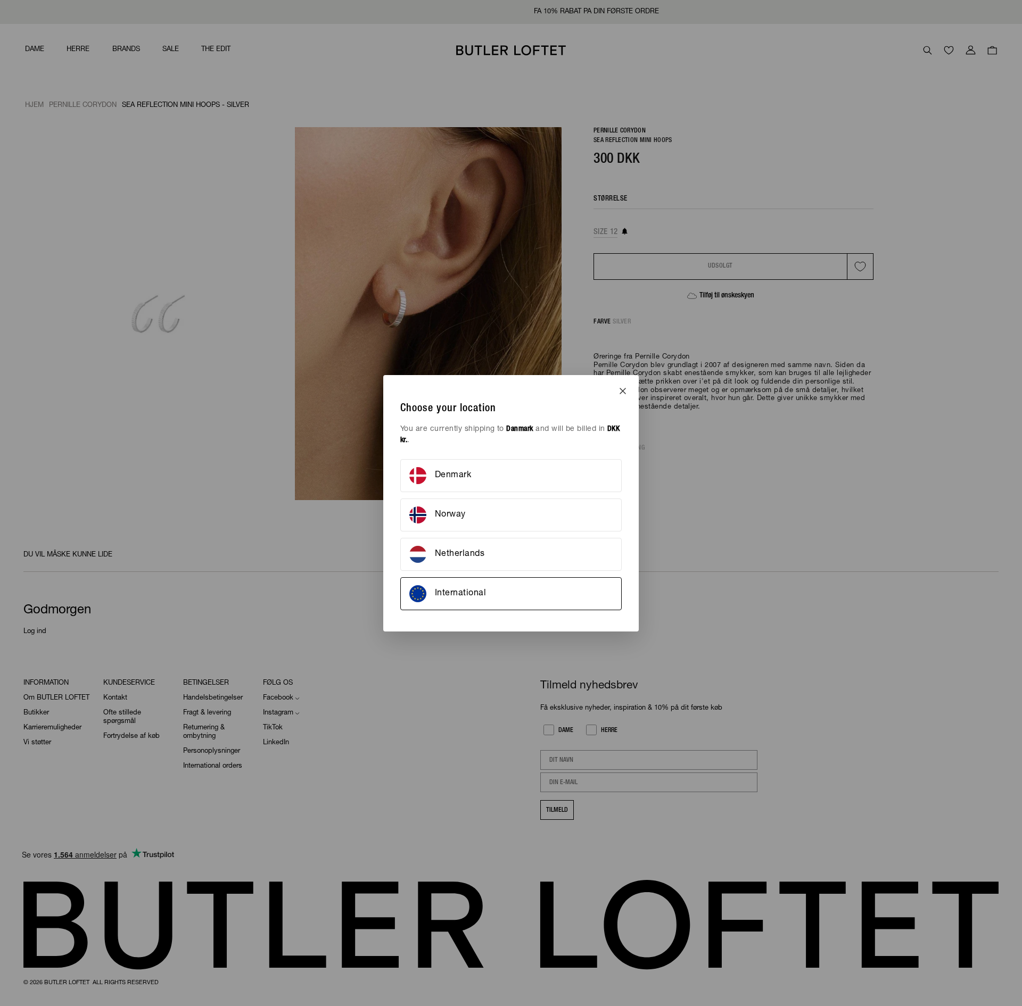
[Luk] (622, 391)
